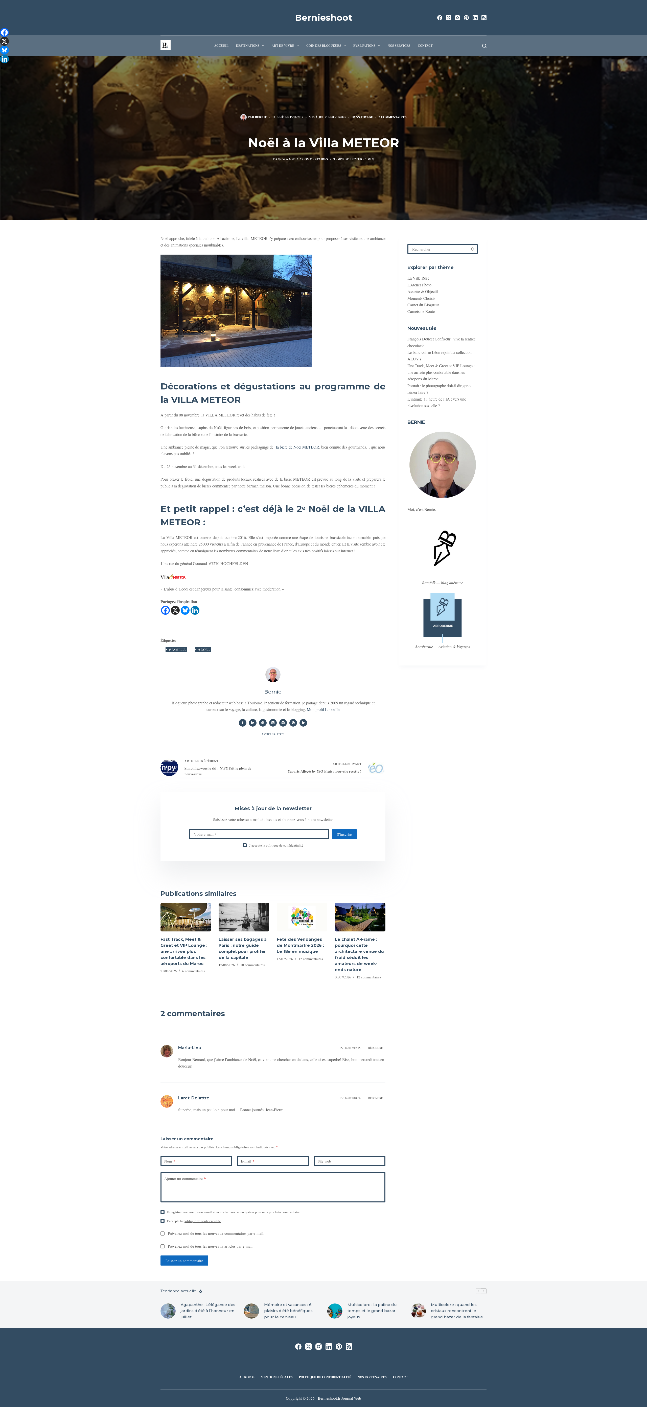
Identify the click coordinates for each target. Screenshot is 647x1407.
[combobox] (438, 249)
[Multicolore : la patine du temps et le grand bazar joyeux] (334, 1311)
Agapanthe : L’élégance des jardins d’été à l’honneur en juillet (208, 1311)
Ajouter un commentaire (185, 1178)
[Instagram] (457, 17)
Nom (169, 1161)
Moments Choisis (421, 298)
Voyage (367, 117)
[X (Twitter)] (448, 17)
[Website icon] (263, 723)
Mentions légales (277, 1377)
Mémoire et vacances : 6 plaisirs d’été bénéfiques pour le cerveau (288, 1311)
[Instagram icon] (283, 723)
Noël (204, 649)
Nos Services (399, 45)
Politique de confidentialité (325, 1377)
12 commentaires (310, 958)
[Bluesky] (185, 610)
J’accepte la (276, 845)
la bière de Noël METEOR (297, 447)
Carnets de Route (421, 311)
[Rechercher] (484, 46)
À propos (247, 1377)
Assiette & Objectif (422, 291)
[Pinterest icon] (293, 723)
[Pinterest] (466, 17)
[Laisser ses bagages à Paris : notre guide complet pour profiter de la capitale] (244, 917)
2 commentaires (393, 117)
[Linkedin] (195, 610)
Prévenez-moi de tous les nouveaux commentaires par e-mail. (216, 1233)
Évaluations (364, 45)
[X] (175, 610)
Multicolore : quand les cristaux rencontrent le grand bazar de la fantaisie (457, 1311)
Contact (425, 45)
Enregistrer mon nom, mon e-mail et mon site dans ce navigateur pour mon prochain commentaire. (233, 1212)
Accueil (221, 45)
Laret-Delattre (193, 1098)
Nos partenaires (372, 1377)
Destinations (247, 45)
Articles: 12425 (273, 734)
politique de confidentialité (284, 845)
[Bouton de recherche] (473, 249)
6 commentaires (193, 971)
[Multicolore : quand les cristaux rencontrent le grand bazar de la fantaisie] (418, 1311)
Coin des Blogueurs (323, 45)
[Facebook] (439, 17)
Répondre (375, 1048)
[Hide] (2, 68)
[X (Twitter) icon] (273, 723)
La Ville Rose (418, 278)
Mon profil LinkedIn (323, 709)
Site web (324, 1161)
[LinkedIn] (475, 17)
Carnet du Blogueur (423, 304)
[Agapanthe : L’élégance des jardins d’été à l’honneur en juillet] (168, 1311)
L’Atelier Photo (419, 284)
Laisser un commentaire (184, 1260)
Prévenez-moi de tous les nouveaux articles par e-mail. (210, 1246)
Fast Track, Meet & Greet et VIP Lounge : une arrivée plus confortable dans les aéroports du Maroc (183, 951)
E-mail (248, 1161)
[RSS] (484, 17)
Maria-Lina (189, 1047)
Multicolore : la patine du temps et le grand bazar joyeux (372, 1311)
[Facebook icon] (242, 723)
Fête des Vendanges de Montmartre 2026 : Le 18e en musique (300, 945)
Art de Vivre (283, 45)
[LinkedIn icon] (253, 723)
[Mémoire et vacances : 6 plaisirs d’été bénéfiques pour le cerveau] (251, 1311)
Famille (177, 649)
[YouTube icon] (303, 723)
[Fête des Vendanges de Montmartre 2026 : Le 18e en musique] (302, 917)
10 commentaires (252, 964)
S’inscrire (344, 834)
